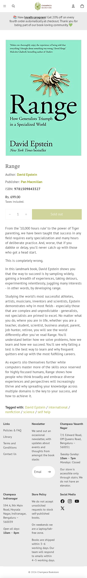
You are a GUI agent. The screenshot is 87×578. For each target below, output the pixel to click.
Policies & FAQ (12, 430)
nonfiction (12, 412)
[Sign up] (49, 472)
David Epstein (27, 174)
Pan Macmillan (31, 182)
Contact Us (9, 454)
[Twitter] (62, 508)
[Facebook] (62, 501)
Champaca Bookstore (48, 572)
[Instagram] (69, 501)
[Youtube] (76, 501)
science (28, 412)
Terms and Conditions (10, 445)
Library (7, 437)
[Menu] (4, 6)
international (58, 407)
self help (44, 412)
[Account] (73, 6)
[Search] (13, 6)
